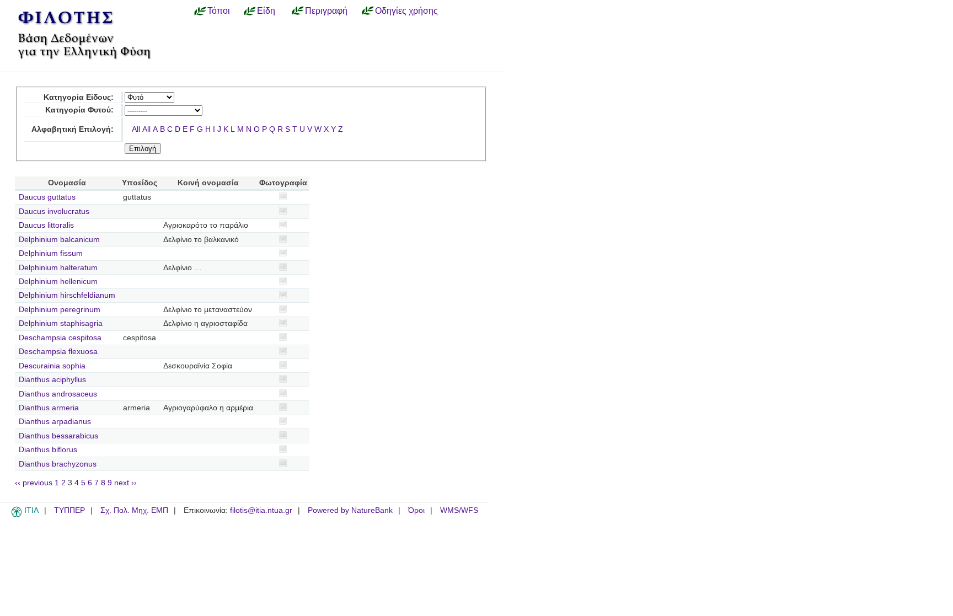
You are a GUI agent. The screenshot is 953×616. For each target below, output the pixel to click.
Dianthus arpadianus (55, 421)
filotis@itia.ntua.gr (261, 510)
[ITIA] (16, 515)
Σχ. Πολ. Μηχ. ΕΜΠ (134, 510)
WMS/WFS (459, 510)
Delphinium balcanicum (59, 239)
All (136, 129)
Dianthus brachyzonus (58, 464)
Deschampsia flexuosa (58, 351)
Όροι (416, 510)
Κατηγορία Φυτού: (79, 110)
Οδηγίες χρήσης (406, 10)
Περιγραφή (326, 10)
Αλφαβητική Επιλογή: (72, 129)
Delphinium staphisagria (61, 323)
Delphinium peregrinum (59, 310)
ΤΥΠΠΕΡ (69, 510)
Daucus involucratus (54, 211)
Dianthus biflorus (48, 450)
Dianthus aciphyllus (52, 380)
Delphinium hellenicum (58, 281)
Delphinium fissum (51, 253)
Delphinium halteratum (58, 268)
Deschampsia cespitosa (60, 338)
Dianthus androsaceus (58, 394)
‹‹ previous (33, 483)
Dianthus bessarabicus (58, 436)
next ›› (125, 483)
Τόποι (218, 10)
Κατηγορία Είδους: (79, 97)
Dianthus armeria (49, 408)
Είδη (266, 10)
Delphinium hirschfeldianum (67, 295)
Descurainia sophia (52, 366)
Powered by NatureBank (350, 510)
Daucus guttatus (47, 197)
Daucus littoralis (46, 225)
